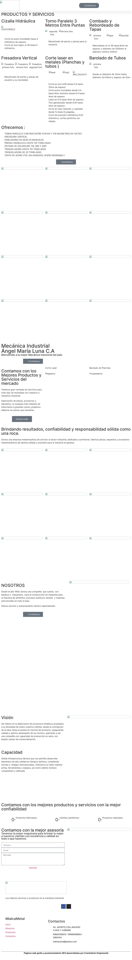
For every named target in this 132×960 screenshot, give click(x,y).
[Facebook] (63, 906)
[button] (71, 5)
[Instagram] (68, 906)
